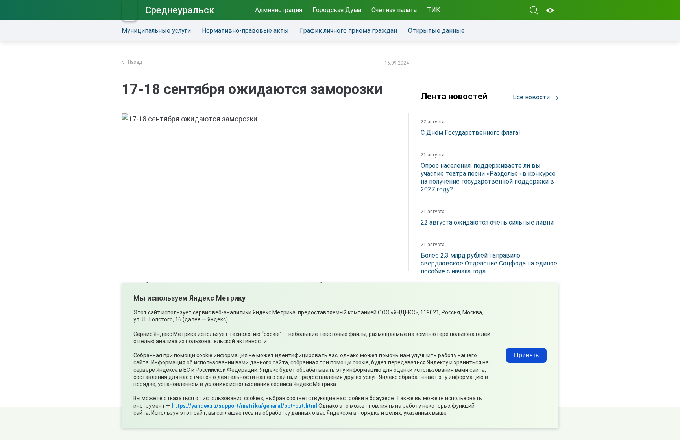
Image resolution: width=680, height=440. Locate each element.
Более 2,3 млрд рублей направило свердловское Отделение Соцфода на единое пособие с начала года (489, 263)
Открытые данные (436, 30)
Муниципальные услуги (156, 30)
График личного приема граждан (348, 30)
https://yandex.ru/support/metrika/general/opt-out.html (244, 406)
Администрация (278, 10)
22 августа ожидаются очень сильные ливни (487, 222)
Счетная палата (394, 10)
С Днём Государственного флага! (470, 132)
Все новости (531, 97)
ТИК (433, 10)
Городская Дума (336, 10)
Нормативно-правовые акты (245, 30)
